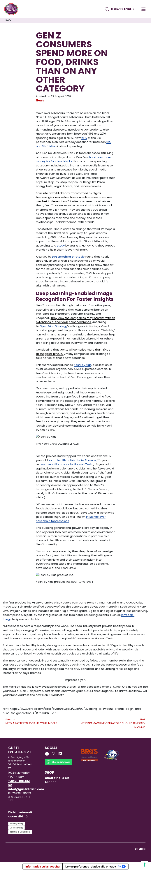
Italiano (117, 9)
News (40, 100)
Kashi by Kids (82, 365)
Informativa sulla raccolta (42, 866)
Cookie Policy (16, 827)
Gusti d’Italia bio (57, 778)
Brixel (141, 848)
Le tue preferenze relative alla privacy (90, 866)
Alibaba (51, 782)
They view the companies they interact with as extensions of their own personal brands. (75, 320)
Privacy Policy (16, 823)
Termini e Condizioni (20, 831)
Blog (8, 19)
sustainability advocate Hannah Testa (67, 464)
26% (84, 138)
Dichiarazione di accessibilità (20, 814)
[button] (143, 9)
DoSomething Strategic (68, 256)
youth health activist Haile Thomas (72, 460)
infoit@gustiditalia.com (26, 789)
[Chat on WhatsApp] (58, 764)
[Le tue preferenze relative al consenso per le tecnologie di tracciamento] (144, 864)
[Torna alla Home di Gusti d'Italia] (12, 9)
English (130, 9)
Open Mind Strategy (53, 326)
